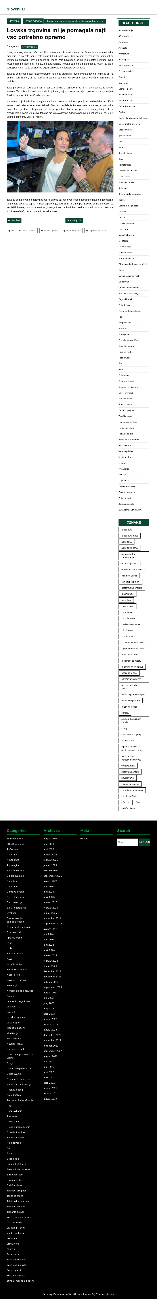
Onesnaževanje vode (129, 287)
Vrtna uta (123, 463)
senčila (124, 712)
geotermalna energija (131, 587)
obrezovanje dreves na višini (132, 687)
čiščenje (125, 802)
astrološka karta (129, 547)
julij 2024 (49, 934)
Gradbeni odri (125, 129)
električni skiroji (129, 575)
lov (12, 230)
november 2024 (52, 918)
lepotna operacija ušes (132, 648)
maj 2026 (49, 849)
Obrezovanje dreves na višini (133, 264)
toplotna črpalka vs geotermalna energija (131, 748)
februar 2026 (51, 860)
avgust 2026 (50, 838)
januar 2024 (50, 966)
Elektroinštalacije (127, 106)
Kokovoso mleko (126, 182)
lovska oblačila (28, 230)
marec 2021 (50, 1088)
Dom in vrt (123, 83)
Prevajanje (124, 334)
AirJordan (123, 42)
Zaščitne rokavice (127, 486)
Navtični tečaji (125, 252)
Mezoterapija (125, 246)
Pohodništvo (124, 305)
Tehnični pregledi (127, 410)
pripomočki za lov (97, 230)
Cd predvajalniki (126, 71)
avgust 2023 (50, 992)
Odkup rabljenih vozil (129, 276)
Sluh (121, 369)
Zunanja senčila (126, 504)
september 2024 (53, 923)
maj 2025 (49, 891)
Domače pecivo (126, 89)
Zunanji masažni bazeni (130, 509)
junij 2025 (49, 886)
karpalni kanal (128, 618)
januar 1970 (50, 1098)
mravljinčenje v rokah (132, 666)
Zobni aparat (125, 498)
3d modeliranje (126, 30)
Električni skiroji (126, 94)
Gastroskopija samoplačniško (133, 118)
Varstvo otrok (125, 445)
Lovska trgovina (33, 21)
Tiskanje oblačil (126, 433)
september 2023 (53, 987)
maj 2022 (49, 1072)
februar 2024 (51, 960)
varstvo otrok (128, 765)
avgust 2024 (50, 929)
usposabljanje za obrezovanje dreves (131, 758)
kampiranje (126, 612)
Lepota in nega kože (128, 205)
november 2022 (52, 1040)
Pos (120, 317)
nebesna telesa (129, 673)
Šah (120, 363)
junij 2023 (49, 1003)
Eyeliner (122, 112)
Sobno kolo (124, 375)
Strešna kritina (125, 398)
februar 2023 (51, 1024)
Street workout (126, 393)
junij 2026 (49, 844)
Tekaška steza (125, 416)
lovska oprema (51, 230)
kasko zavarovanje (130, 624)
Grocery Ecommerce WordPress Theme (67, 1294)
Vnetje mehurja (126, 457)
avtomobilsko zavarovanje (128, 556)
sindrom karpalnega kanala (131, 721)
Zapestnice (124, 480)
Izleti (121, 141)
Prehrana (123, 328)
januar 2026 (50, 865)
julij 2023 (49, 998)
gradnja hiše (127, 593)
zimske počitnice (129, 796)
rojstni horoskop (129, 706)
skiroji (124, 728)
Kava (121, 159)
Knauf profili (124, 176)
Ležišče (122, 211)
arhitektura (126, 529)
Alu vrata (123, 48)
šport (138, 802)
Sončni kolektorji (126, 381)
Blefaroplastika (126, 65)
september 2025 (53, 876)
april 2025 (49, 897)
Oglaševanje (125, 281)
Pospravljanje (125, 322)
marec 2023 (50, 1019)
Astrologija (124, 59)
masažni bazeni (129, 654)
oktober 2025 (51, 870)
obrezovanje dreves (131, 679)
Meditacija (123, 241)
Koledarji (123, 188)
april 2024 (49, 950)
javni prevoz (127, 606)
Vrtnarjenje (124, 469)
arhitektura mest (129, 535)
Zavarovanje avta (127, 492)
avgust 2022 (50, 1056)
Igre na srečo (125, 135)
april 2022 (49, 1077)
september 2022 (53, 1051)
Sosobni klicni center (128, 387)
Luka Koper (124, 229)
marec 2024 (50, 955)
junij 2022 (49, 1067)
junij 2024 (49, 939)
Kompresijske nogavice (130, 194)
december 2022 (52, 1035)
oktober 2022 (51, 1045)
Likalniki (122, 217)
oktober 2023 (51, 982)
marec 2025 (50, 902)
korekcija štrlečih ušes (132, 642)
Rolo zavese (124, 357)
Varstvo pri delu (126, 451)
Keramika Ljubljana (128, 170)
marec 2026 (50, 854)
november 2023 (52, 976)
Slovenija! (16, 9)
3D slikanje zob (126, 36)
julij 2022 (49, 1061)
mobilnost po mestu (131, 660)
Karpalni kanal (125, 153)
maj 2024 (49, 944)
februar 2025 (51, 907)
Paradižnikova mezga (129, 293)
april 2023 (49, 1014)
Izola (121, 147)
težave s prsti (128, 740)
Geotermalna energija (129, 124)
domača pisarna (129, 563)
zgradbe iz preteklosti (132, 790)
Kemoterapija (125, 165)
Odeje (121, 270)
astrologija (126, 541)
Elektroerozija (125, 100)
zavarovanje (127, 778)
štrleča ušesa (128, 808)
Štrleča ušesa (125, 404)
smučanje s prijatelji (131, 734)
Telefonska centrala (128, 422)
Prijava (84, 838)
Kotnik (121, 200)
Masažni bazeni (126, 235)
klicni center (127, 630)
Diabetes (123, 77)
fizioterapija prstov (130, 581)
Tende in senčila (126, 428)
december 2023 (52, 971)
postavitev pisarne (130, 700)
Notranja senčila (126, 258)
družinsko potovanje (131, 569)
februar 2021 (51, 1093)
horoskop (126, 600)
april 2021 (49, 1082)
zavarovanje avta (130, 784)
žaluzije (122, 474)
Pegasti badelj (125, 299)
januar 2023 (50, 1029)
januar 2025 (50, 913)
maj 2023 (49, 1008)
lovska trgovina (73, 230)
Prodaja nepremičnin (129, 340)
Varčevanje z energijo (129, 439)
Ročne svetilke (126, 352)
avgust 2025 (50, 881)
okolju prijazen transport (133, 694)
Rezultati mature (126, 346)
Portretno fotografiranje (130, 311)
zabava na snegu (130, 772)
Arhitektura (124, 53)
